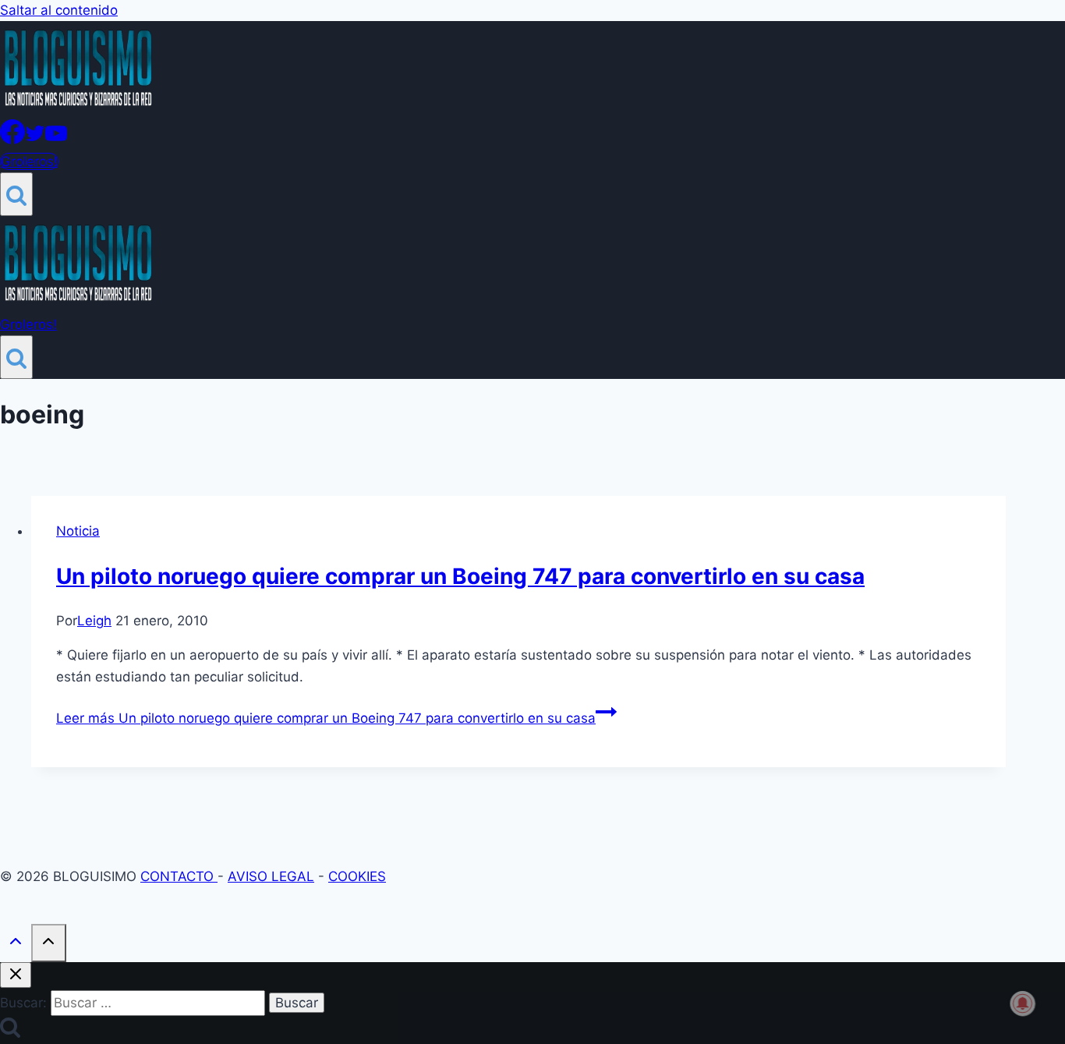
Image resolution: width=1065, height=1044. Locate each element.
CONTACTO (179, 876)
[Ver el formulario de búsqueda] (16, 194)
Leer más (326, 718)
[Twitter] (35, 139)
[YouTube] (56, 139)
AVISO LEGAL (271, 876)
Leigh (94, 620)
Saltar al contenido (59, 10)
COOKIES (357, 876)
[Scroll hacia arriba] (15, 945)
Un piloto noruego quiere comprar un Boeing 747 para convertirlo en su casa (460, 576)
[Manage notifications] (1022, 1003)
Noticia (78, 531)
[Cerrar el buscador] (15, 975)
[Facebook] (12, 139)
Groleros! (29, 161)
